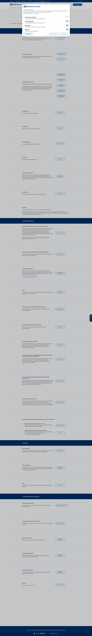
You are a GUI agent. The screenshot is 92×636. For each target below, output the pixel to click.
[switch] (67, 21)
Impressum (36, 13)
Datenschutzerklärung (27, 13)
